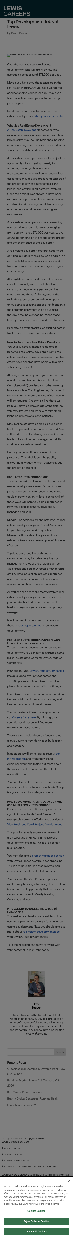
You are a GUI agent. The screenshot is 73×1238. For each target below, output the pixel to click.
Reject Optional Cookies (36, 1221)
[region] (36, 1207)
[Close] (69, 1181)
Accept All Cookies (36, 1231)
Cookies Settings (36, 1211)
